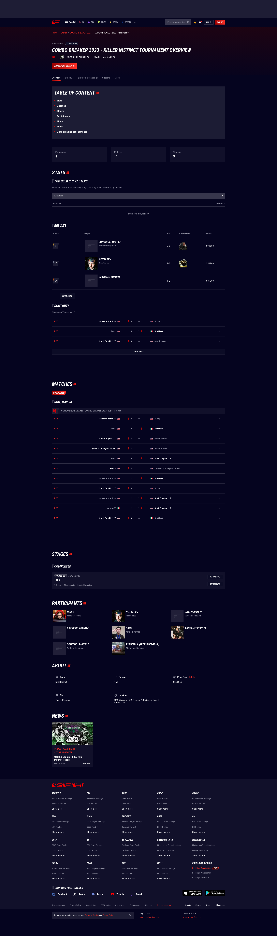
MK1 (54, 816)
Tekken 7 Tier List (129, 827)
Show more (57, 809)
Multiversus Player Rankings (203, 845)
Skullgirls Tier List (129, 850)
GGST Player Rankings (61, 845)
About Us (148, 905)
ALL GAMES (70, 22)
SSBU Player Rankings (96, 822)
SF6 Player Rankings (95, 799)
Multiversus (198, 839)
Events (188, 905)
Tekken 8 (56, 793)
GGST (54, 839)
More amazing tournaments (72, 131)
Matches (61, 105)
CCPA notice (106, 905)
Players (198, 905)
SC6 (89, 839)
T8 (83, 22)
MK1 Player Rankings (60, 822)
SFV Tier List (127, 874)
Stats (59, 100)
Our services (120, 905)
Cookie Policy (91, 905)
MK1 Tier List (57, 827)
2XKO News (126, 804)
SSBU (89, 816)
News (60, 126)
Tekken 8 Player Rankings (62, 799)
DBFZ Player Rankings (166, 822)
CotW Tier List (162, 799)
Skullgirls (127, 839)
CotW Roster (162, 804)
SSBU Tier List (92, 827)
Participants (63, 116)
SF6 (92, 22)
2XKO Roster (127, 799)
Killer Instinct (165, 839)
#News (57, 749)
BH (193, 816)
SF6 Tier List (92, 804)
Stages (60, 111)
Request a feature (164, 905)
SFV (124, 863)
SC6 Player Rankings (95, 845)
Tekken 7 (126, 816)
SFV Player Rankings (130, 868)
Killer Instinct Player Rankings (169, 845)
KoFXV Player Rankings (61, 868)
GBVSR (128, 22)
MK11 (160, 863)
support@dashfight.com (149, 917)
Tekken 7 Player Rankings (132, 822)
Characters (220, 905)
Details (192, 677)
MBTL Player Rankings (96, 868)
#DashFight (68, 749)
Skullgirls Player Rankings (132, 845)
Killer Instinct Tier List (165, 850)
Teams (209, 905)
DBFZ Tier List (162, 827)
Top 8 (57, 579)
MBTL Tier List (92, 874)
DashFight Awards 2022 (201, 878)
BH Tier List (196, 827)
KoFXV (55, 863)
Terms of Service (58, 905)
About (60, 121)
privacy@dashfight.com (192, 917)
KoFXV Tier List (58, 874)
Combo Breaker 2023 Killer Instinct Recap (70, 724)
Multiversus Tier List (200, 850)
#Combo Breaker (63, 752)
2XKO (103, 22)
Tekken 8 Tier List (59, 804)
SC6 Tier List (92, 850)
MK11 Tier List (163, 874)
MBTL (89, 863)
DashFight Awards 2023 (201, 873)
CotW (115, 22)
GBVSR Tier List (198, 804)
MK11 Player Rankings (166, 868)
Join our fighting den (69, 888)
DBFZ (159, 816)
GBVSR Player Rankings (201, 799)
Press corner (135, 905)
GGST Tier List (57, 850)
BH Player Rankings (200, 822)
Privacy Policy (75, 905)
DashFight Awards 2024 (201, 868)
